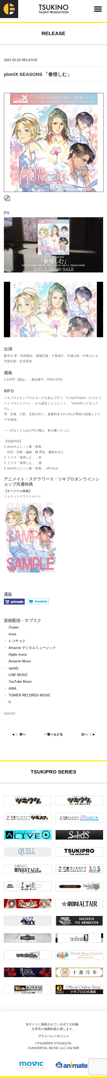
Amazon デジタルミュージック (32, 648)
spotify (14, 668)
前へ (22, 734)
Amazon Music (20, 661)
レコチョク (17, 641)
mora (12, 634)
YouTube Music (20, 681)
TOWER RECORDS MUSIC (30, 695)
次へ (84, 734)
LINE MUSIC (18, 675)
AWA (12, 688)
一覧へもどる (53, 734)
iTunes (14, 627)
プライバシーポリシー (53, 1036)
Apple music (18, 654)
